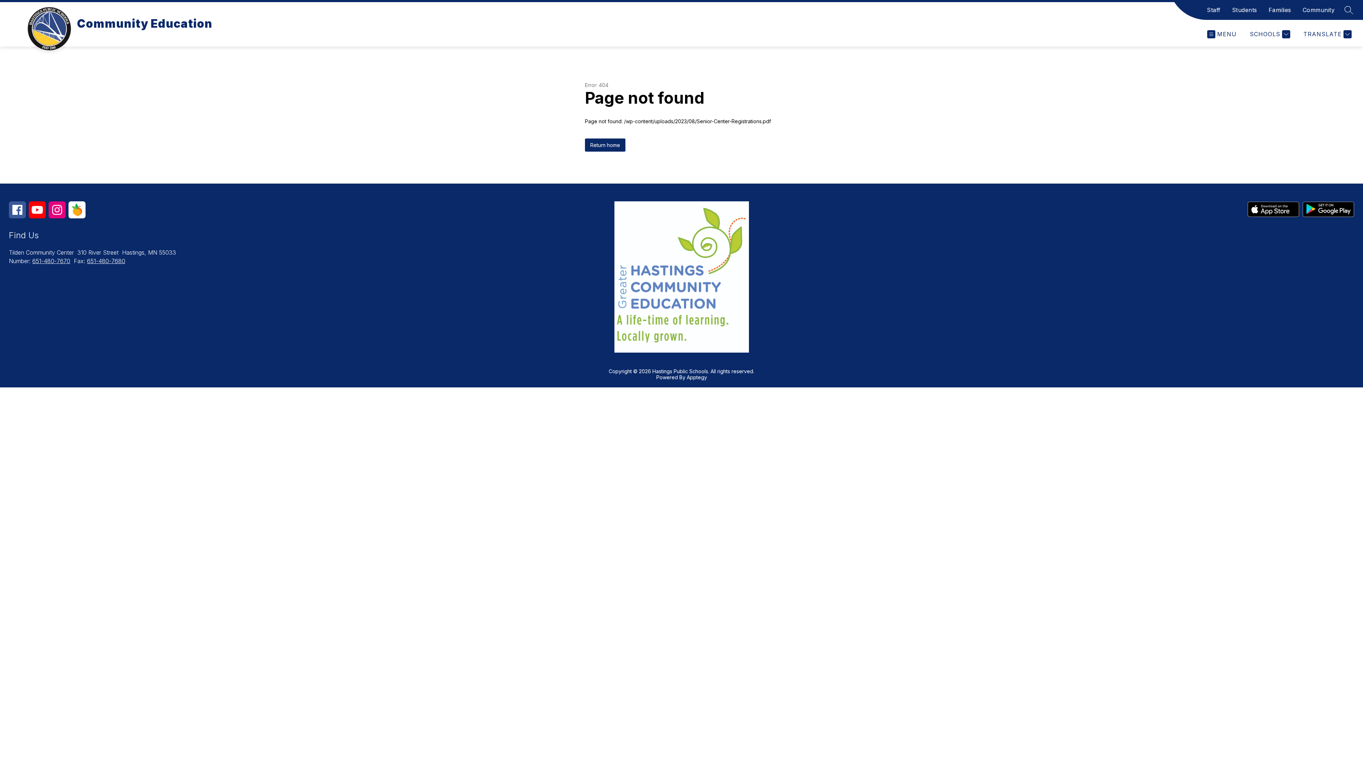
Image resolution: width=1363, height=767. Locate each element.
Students (1244, 9)
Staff (1214, 9)
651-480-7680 (106, 261)
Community (1319, 9)
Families (1280, 9)
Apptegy (697, 377)
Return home (605, 145)
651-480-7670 (51, 261)
